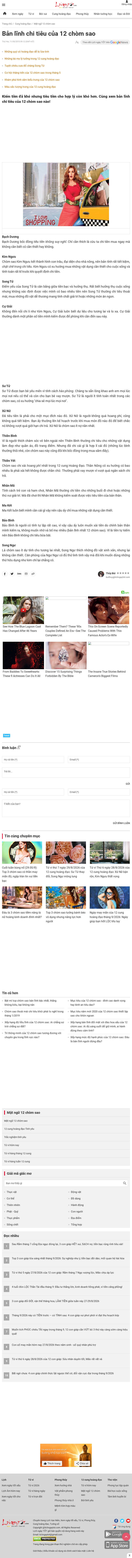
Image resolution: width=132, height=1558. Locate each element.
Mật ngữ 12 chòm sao (44, 23)
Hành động (77, 1205)
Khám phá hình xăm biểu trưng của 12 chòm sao (32, 79)
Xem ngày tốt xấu (11, 1485)
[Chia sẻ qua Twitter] (12, 574)
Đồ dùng (75, 1198)
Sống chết (12, 1224)
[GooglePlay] (117, 1537)
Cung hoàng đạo (61, 13)
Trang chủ (7, 23)
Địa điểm (76, 1218)
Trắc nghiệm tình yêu (15, 1137)
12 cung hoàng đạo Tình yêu (19, 1128)
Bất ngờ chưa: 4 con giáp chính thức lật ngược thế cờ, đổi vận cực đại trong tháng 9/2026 (63, 1373)
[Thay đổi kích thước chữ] (77, 42)
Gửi (128, 783)
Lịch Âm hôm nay (11, 1491)
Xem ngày (17, 13)
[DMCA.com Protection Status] (44, 1540)
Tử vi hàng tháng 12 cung (17, 1153)
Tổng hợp (76, 1224)
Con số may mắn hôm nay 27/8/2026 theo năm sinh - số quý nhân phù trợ (54, 1344)
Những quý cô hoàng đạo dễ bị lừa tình (27, 51)
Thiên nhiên (13, 1205)
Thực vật (12, 1192)
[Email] (26, 574)
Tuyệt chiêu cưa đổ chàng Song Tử (24, 65)
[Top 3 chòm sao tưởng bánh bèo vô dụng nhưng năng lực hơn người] (66, 897)
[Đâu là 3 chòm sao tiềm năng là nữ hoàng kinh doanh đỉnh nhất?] (22, 897)
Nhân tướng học (103, 13)
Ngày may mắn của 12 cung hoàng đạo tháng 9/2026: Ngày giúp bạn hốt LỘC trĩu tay (109, 917)
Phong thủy (82, 13)
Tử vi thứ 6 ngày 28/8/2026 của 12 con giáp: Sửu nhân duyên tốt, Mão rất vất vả (57, 1359)
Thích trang (53, 1463)
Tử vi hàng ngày (36, 1491)
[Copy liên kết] (33, 574)
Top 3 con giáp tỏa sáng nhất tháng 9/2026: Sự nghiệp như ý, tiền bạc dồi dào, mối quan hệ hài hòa (68, 1258)
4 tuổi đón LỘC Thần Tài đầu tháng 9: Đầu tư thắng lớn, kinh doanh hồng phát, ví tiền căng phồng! (67, 1286)
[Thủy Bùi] (101, 574)
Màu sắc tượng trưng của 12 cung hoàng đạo (30, 86)
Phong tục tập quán (118, 1485)
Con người (77, 1211)
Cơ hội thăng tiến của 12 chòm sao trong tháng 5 (32, 72)
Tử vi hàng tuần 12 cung (17, 1161)
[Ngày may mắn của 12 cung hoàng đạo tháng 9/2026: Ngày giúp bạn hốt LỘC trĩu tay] (110, 897)
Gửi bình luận (121, 823)
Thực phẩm (13, 1218)
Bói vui (43, 13)
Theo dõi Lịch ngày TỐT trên (96, 42)
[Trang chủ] (4, 14)
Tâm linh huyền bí (117, 1496)
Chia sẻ (83, 1463)
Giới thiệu (37, 1551)
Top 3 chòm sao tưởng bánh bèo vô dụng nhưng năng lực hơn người (65, 917)
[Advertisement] (52, 130)
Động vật (76, 1192)
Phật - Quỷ (12, 1211)
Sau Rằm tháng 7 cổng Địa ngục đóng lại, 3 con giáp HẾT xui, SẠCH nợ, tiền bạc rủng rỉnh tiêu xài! (67, 1244)
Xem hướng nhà (63, 1485)
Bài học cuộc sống (117, 1491)
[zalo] (19, 574)
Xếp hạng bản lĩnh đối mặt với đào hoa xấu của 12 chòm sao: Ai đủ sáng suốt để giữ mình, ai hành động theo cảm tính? (98, 1026)
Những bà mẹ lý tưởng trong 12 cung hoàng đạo (32, 58)
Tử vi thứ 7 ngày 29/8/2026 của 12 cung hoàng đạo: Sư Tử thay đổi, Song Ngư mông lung (65, 872)
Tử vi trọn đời (35, 1496)
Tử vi (31, 13)
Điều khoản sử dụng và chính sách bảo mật (65, 1551)
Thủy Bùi (111, 573)
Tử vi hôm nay (11, 1145)
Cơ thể (10, 1198)
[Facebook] (115, 1522)
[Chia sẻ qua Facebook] (5, 574)
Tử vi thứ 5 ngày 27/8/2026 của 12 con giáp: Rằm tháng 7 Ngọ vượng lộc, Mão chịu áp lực (63, 1272)
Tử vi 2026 (33, 1485)
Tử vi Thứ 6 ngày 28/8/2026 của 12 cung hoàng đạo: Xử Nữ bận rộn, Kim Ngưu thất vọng (110, 872)
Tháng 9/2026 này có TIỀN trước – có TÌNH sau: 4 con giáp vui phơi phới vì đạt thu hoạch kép (65, 1315)
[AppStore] (117, 1548)
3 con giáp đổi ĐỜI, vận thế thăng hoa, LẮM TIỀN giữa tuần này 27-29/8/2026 (55, 1301)
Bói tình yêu (87, 1500)
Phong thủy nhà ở (64, 1500)
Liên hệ (90, 1551)
